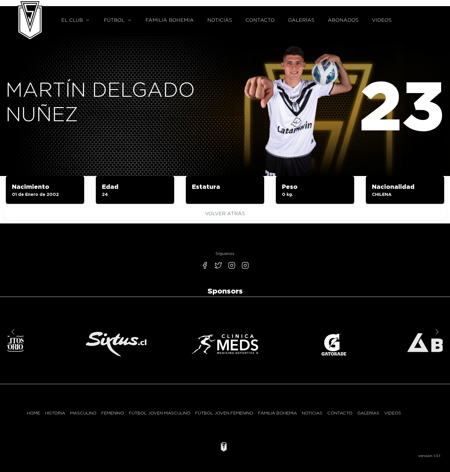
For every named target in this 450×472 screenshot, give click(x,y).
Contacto (339, 412)
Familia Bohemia (277, 412)
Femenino (112, 412)
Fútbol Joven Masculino (159, 412)
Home (33, 412)
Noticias (312, 412)
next (437, 331)
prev (12, 331)
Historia (55, 412)
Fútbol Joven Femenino (224, 412)
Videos (392, 412)
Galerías (368, 412)
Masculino (83, 412)
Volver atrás (225, 213)
